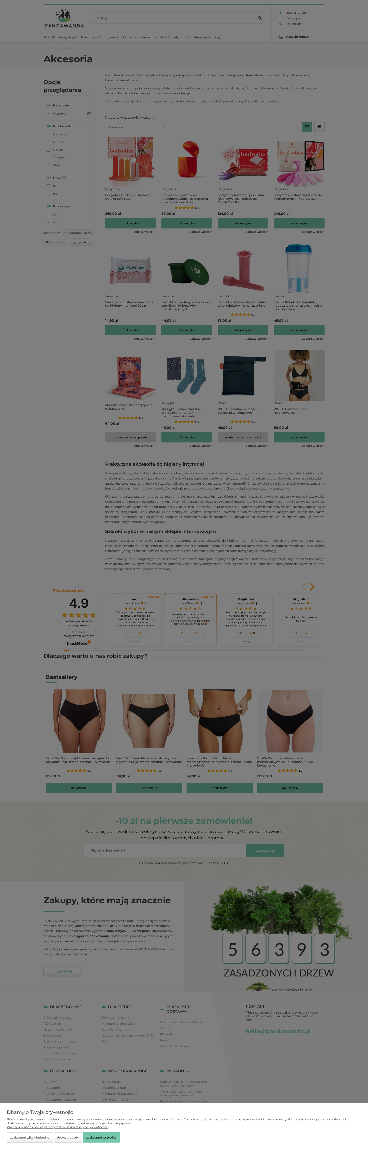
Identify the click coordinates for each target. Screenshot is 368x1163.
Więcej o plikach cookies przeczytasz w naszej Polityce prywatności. (57, 1127)
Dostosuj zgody (68, 1137)
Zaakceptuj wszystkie (101, 1137)
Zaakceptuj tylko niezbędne (29, 1137)
